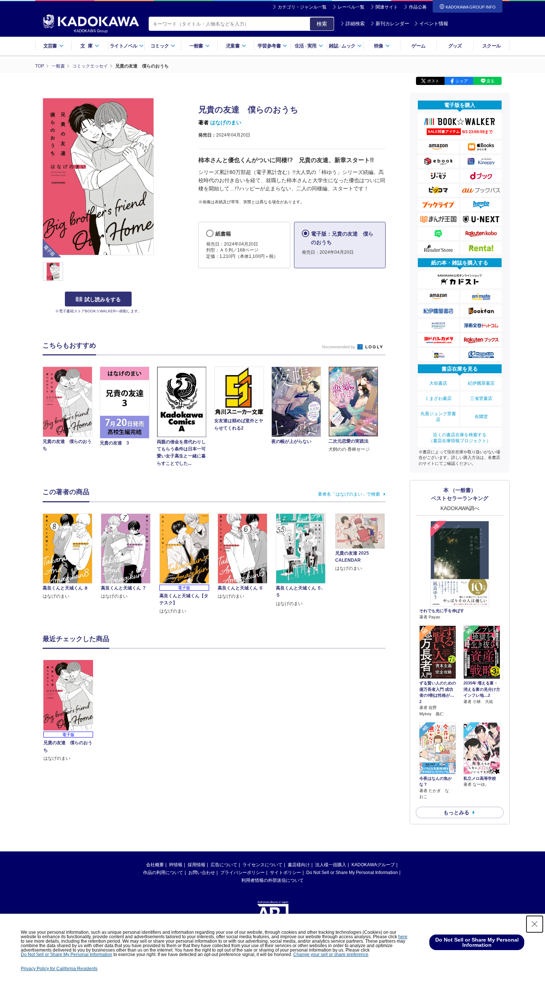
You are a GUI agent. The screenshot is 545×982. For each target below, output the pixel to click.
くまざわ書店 (438, 398)
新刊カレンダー (392, 23)
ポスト (433, 81)
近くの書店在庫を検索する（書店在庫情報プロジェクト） (460, 437)
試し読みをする (103, 299)
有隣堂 (481, 416)
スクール (491, 46)
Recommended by (339, 347)
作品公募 (418, 7)
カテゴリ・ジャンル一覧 (302, 7)
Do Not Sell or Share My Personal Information (352, 872)
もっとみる (456, 812)
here (402, 937)
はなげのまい (225, 122)
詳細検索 (355, 23)
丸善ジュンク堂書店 (438, 416)
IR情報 (175, 864)
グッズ (455, 46)
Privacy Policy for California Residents (59, 968)
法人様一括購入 (330, 864)
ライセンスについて (262, 864)
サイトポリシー (285, 872)
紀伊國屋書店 (481, 383)
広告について (224, 864)
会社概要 (155, 864)
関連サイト (387, 7)
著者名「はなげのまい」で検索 (349, 494)
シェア (462, 81)
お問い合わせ (201, 872)
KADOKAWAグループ (373, 864)
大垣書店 (438, 383)
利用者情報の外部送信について (272, 880)
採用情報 (196, 864)
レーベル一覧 (351, 7)
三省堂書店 (481, 398)
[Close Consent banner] (534, 924)
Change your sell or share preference (331, 954)
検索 (322, 24)
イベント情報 (433, 23)
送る (490, 81)
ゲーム (418, 46)
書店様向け (299, 864)
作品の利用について (163, 872)
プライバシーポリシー (242, 872)
